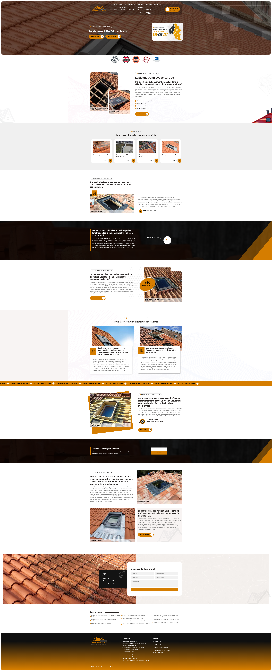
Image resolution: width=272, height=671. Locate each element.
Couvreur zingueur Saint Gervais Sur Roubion (133, 615)
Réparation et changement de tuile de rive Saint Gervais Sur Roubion (166, 616)
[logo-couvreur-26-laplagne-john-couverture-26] (105, 641)
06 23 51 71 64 (174, 10)
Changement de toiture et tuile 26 (149, 6)
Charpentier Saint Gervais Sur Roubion (101, 623)
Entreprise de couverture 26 (129, 641)
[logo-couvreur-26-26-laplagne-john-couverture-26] (99, 9)
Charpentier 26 (113, 9)
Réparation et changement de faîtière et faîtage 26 (135, 660)
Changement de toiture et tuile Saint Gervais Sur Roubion (103, 620)
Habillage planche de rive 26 (140, 11)
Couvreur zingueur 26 (99, 155)
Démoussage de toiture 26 (129, 645)
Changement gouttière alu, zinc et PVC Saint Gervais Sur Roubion (105, 616)
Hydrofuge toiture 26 (122, 155)
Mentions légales (114, 667)
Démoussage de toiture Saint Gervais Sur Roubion (166, 619)
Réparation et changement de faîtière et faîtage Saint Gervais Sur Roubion (136, 624)
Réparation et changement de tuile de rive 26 (122, 6)
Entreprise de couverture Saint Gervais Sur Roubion (167, 622)
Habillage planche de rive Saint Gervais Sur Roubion (135, 621)
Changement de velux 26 (128, 651)
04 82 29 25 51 (174, 8)
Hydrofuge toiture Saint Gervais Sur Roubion (133, 618)
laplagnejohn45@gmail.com (160, 647)
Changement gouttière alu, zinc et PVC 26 (140, 6)
